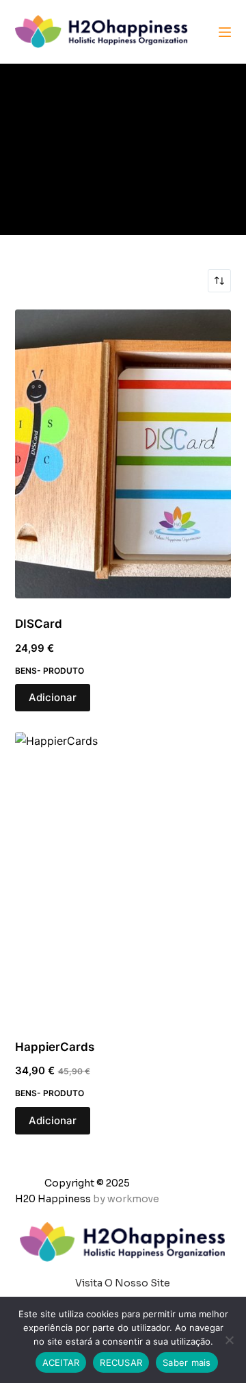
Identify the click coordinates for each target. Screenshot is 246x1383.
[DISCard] (123, 453)
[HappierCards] (123, 876)
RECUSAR (121, 1362)
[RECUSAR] (229, 1340)
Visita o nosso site (122, 1283)
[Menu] (225, 32)
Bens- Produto (49, 670)
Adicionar (53, 697)
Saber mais (187, 1362)
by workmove (126, 1199)
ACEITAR (61, 1362)
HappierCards (54, 1047)
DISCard (38, 624)
